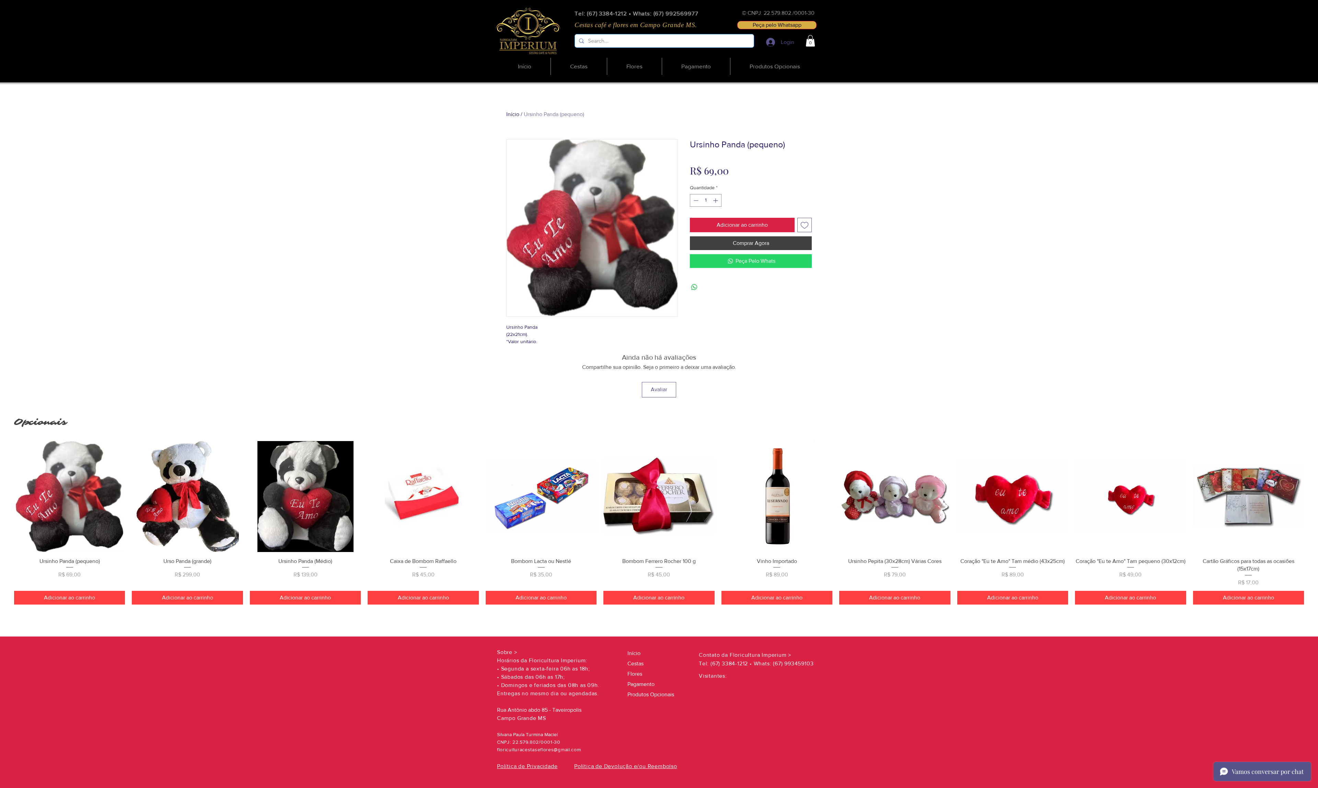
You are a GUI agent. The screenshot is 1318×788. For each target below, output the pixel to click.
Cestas (635, 663)
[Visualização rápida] (69, 496)
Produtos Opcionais (650, 694)
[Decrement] (695, 200)
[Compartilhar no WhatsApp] (694, 287)
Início (512, 114)
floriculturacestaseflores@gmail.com (539, 749)
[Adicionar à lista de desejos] (804, 225)
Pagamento (641, 684)
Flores (634, 674)
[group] (659, 523)
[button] (810, 40)
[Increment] (716, 200)
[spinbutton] (706, 200)
